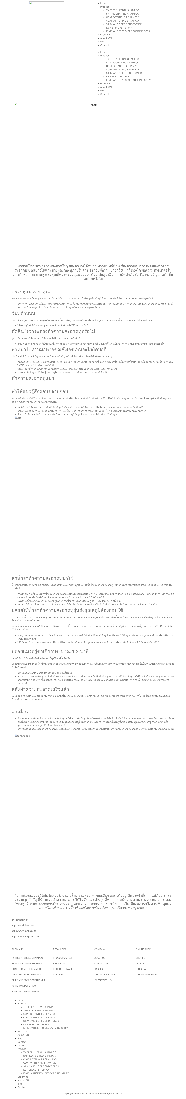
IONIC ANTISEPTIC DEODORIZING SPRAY (129, 31)
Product (104, 6)
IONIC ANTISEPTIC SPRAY (25, 991)
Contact (104, 45)
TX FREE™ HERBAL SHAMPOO (122, 10)
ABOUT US (99, 957)
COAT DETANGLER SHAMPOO (122, 17)
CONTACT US (101, 963)
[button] (139, 48)
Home (103, 3)
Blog (102, 41)
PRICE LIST (59, 963)
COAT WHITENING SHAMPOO (122, 20)
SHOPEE (140, 957)
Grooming (105, 34)
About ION (106, 38)
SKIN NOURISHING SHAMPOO (122, 13)
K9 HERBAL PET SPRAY (119, 27)
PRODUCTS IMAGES (63, 969)
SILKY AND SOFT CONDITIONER (124, 24)
